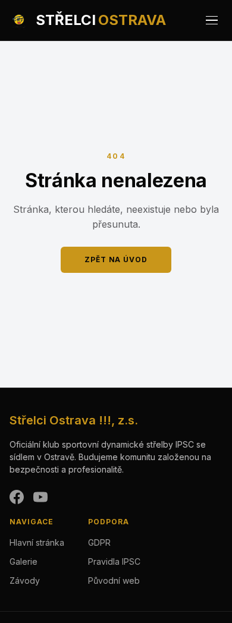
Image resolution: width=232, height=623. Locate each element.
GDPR (99, 542)
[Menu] (211, 20)
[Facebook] (17, 497)
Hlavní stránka (37, 542)
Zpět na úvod (116, 259)
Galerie (23, 561)
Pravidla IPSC (114, 561)
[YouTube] (40, 497)
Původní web (114, 580)
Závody (25, 580)
